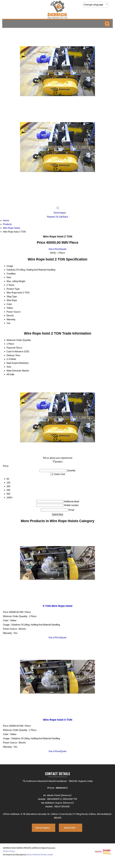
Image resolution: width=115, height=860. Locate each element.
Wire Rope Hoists (11, 228)
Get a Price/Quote (57, 249)
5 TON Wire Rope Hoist (57, 605)
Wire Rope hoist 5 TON (57, 719)
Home (6, 220)
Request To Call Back (57, 216)
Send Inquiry (59, 212)
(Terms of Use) (9, 851)
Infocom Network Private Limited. (40, 855)
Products (7, 224)
